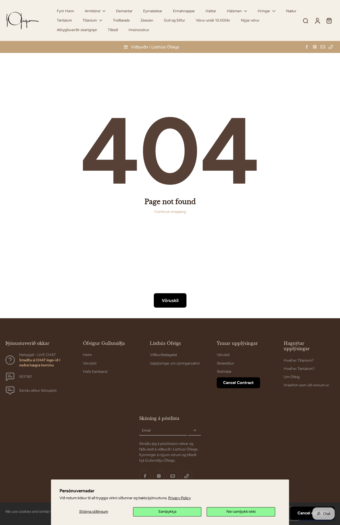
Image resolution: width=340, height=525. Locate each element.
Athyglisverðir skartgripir (77, 30)
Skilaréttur (225, 363)
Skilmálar (224, 371)
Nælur (291, 11)
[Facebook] (307, 47)
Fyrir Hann (65, 11)
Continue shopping (170, 211)
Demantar (124, 11)
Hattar (211, 11)
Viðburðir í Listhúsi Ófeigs (155, 46)
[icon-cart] (329, 20)
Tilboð (113, 30)
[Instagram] (315, 47)
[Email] (323, 47)
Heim (87, 355)
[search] (305, 20)
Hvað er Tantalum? (299, 368)
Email (146, 430)
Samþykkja (167, 511)
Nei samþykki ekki (241, 511)
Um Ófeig (292, 377)
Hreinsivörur (139, 30)
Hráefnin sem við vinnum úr (306, 385)
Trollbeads (121, 20)
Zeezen (147, 20)
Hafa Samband (95, 371)
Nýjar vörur (250, 20)
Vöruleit (223, 355)
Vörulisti (89, 363)
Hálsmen (234, 11)
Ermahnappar (184, 11)
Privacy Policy (179, 498)
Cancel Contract (238, 382)
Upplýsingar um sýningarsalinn (175, 363)
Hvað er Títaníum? (299, 360)
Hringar (264, 11)
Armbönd (92, 11)
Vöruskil (170, 300)
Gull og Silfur (174, 20)
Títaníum (90, 20)
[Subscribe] (194, 430)
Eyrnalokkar (152, 11)
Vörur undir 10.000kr (213, 20)
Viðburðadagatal (163, 355)
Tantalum (64, 20)
